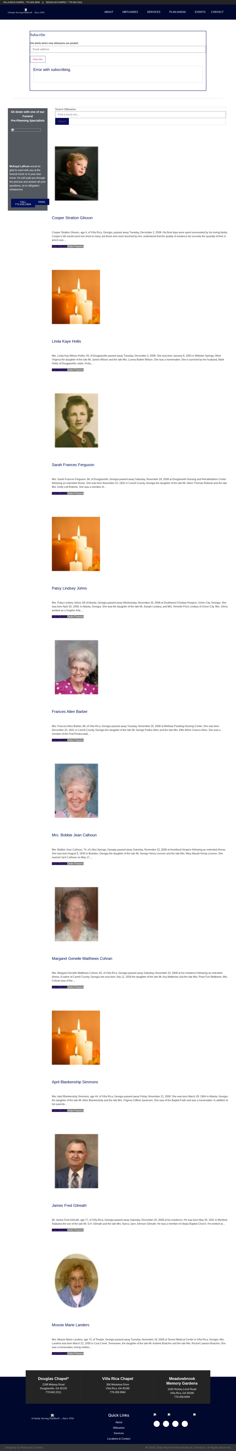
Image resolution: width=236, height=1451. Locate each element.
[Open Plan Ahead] (188, 12)
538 (85, 1369)
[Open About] (115, 12)
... (56, 1369)
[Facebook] (214, 2)
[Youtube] (225, 2)
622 (95, 1369)
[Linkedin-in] (166, 1424)
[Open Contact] (225, 12)
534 (67, 1369)
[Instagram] (230, 2)
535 (72, 1369)
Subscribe (38, 59)
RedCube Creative (32, 1447)
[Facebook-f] (157, 1424)
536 (76, 1369)
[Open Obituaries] (140, 12)
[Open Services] (162, 12)
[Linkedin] (220, 2)
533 (63, 1369)
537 (80, 1369)
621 (91, 1369)
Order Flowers (75, 246)
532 (59, 1369)
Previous (59, 1365)
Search (62, 121)
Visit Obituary (59, 246)
